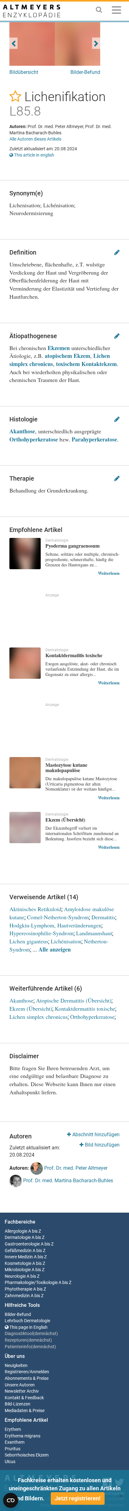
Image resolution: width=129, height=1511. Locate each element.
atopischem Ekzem (67, 356)
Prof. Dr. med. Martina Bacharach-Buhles (67, 1181)
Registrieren (16, 1371)
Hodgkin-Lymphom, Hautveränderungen (55, 925)
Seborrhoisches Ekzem (27, 1455)
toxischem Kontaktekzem (86, 364)
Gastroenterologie (22, 1244)
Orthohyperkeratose (33, 439)
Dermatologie (18, 1237)
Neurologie (15, 1276)
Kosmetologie (18, 1263)
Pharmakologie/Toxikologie (31, 1282)
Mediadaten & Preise (24, 1410)
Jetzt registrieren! (78, 1498)
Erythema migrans (22, 1436)
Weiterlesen (109, 573)
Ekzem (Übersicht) (30, 1008)
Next (96, 43)
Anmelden (39, 1371)
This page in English (28, 1327)
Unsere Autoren (20, 1385)
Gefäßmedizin (18, 1250)
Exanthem (14, 1442)
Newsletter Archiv (22, 1391)
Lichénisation (66, 941)
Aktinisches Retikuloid (35, 909)
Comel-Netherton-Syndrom (58, 917)
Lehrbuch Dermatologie (27, 1320)
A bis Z (34, 1231)
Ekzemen (59, 348)
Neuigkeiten (16, 1365)
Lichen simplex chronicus (38, 1016)
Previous (13, 43)
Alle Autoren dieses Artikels (35, 139)
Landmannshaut (94, 933)
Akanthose (22, 431)
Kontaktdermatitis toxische (85, 1008)
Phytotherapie (18, 1289)
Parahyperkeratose (94, 439)
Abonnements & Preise (27, 1378)
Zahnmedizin (17, 1295)
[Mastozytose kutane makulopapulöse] (25, 772)
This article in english (33, 154)
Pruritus (12, 1449)
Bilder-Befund (85, 72)
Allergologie (16, 1231)
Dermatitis (103, 917)
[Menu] (116, 11)
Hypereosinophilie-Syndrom (41, 933)
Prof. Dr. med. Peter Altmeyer (75, 1168)
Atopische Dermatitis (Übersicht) (73, 1000)
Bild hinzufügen (102, 1145)
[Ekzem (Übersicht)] (25, 827)
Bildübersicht (23, 72)
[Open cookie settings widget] (10, 1500)
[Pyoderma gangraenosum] (25, 553)
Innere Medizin (19, 1257)
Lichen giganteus (28, 941)
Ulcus (10, 1461)
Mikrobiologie (18, 1269)
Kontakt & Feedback (24, 1397)
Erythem (13, 1429)
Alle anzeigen (55, 949)
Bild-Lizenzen (17, 1404)
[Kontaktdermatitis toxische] (25, 663)
